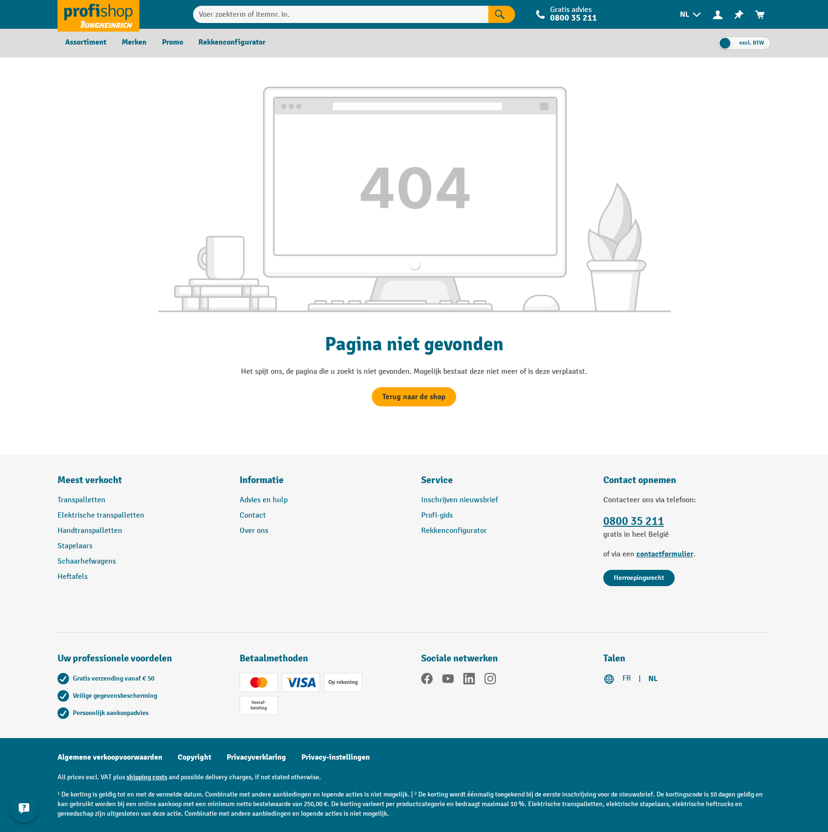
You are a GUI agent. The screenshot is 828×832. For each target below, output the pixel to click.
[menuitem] (691, 14)
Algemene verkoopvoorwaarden (110, 757)
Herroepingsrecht (639, 578)
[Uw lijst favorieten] (738, 14)
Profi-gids (437, 515)
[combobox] (340, 14)
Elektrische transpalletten (101, 515)
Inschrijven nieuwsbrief (459, 500)
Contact (253, 515)
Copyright (194, 757)
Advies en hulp (264, 500)
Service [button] (437, 480)
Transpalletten (81, 500)
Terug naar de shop (414, 397)
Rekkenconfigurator (454, 530)
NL (652, 678)
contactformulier (664, 554)
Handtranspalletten (90, 530)
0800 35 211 (633, 521)
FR (626, 678)
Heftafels (73, 576)
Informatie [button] (262, 480)
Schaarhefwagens (87, 561)
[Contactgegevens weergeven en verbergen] (24, 808)
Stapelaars (75, 546)
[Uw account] (717, 14)
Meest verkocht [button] (90, 480)
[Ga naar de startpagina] (98, 14)
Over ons (254, 530)
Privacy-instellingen (335, 757)
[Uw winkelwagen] (759, 14)
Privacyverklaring (256, 757)
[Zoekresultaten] (501, 14)
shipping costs (146, 777)
